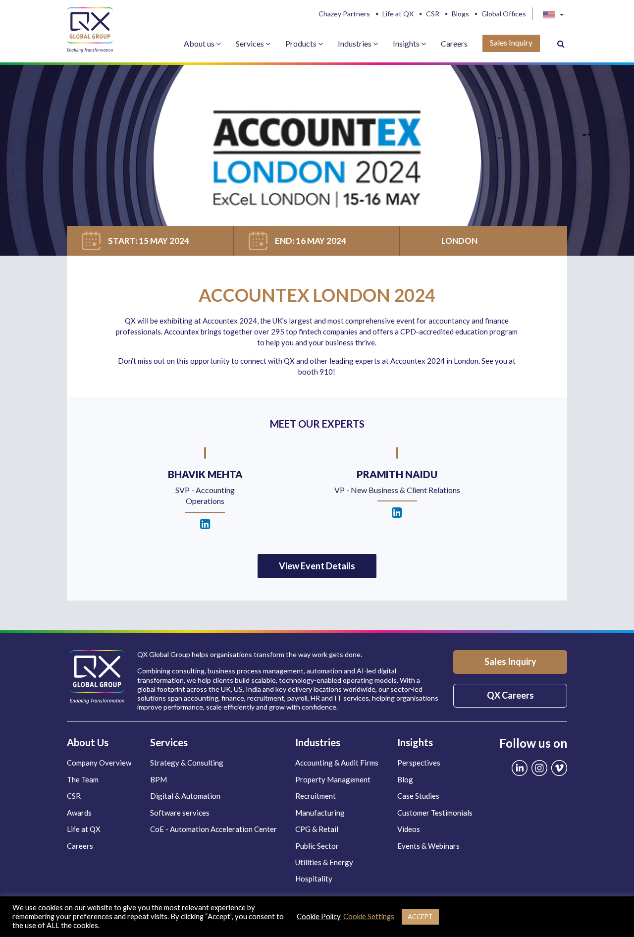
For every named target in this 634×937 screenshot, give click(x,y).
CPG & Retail (316, 829)
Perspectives (418, 762)
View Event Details (317, 565)
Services (250, 43)
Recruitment (315, 795)
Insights (407, 43)
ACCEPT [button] (420, 917)
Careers (454, 43)
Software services (180, 812)
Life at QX (398, 14)
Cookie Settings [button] (368, 916)
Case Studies (418, 795)
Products (301, 43)
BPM (158, 779)
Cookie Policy (319, 916)
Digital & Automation (185, 795)
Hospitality (313, 878)
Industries (355, 43)
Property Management (332, 779)
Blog (405, 779)
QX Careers (510, 695)
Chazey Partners (344, 14)
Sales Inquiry (511, 42)
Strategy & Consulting (186, 762)
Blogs (460, 14)
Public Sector (317, 845)
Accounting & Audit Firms (336, 762)
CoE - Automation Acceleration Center (213, 829)
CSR (432, 14)
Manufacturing (320, 812)
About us (200, 43)
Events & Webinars (428, 845)
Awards (79, 812)
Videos (408, 829)
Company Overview (99, 762)
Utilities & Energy (324, 862)
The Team (83, 779)
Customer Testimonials (435, 812)
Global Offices (503, 14)
